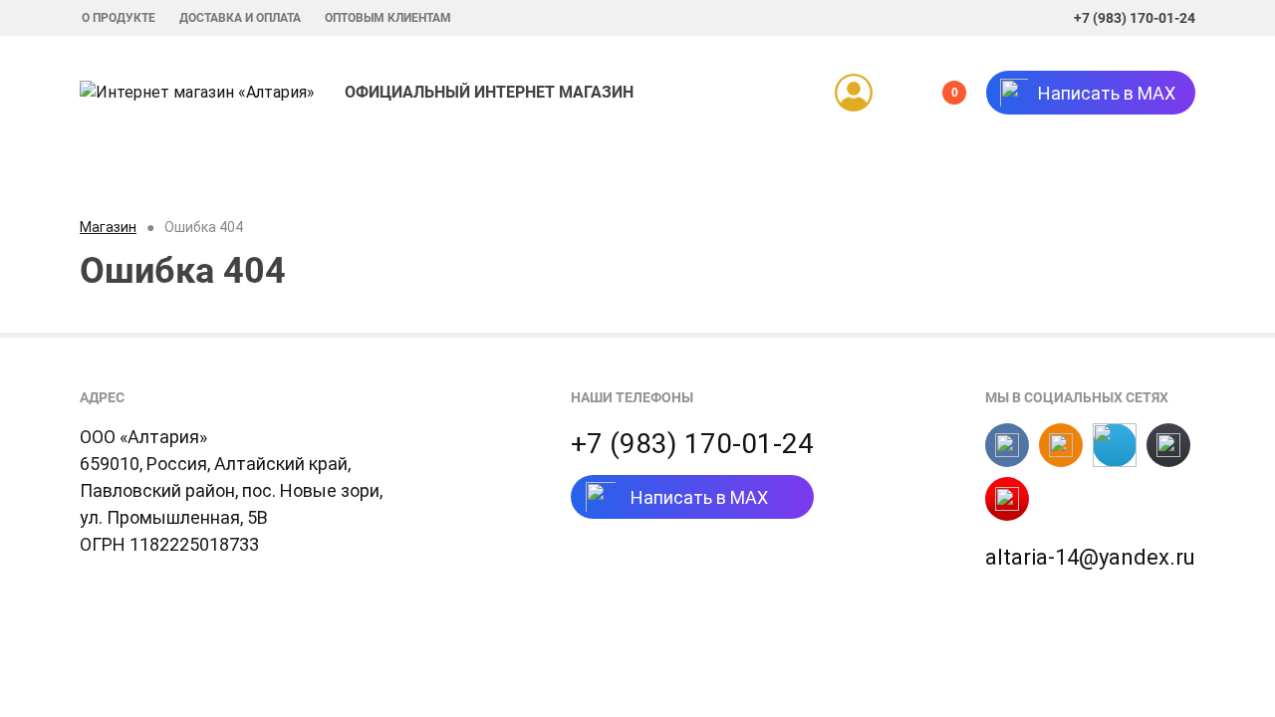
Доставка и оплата (240, 18)
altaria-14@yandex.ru (1090, 557)
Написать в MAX (699, 497)
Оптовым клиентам (388, 18)
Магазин (108, 227)
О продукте (118, 18)
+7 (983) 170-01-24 (1134, 18)
